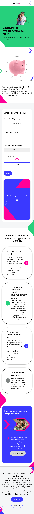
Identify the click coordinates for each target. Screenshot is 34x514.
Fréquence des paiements (13, 145)
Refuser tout (17, 505)
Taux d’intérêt (9, 157)
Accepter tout (17, 499)
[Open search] (29, 3)
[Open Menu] (4, 3)
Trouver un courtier (17, 453)
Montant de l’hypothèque (13, 119)
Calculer (8, 173)
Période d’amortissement (13, 132)
